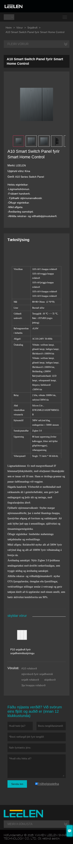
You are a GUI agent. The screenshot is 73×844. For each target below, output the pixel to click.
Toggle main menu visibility (65, 17)
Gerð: (11, 176)
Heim (9, 27)
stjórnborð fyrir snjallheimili (37, 674)
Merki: (11, 165)
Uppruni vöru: (16, 171)
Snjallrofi (32, 27)
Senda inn (17, 783)
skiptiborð (50, 679)
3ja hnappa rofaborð (33, 685)
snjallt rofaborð (30, 679)
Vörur (19, 27)
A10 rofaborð (29, 668)
